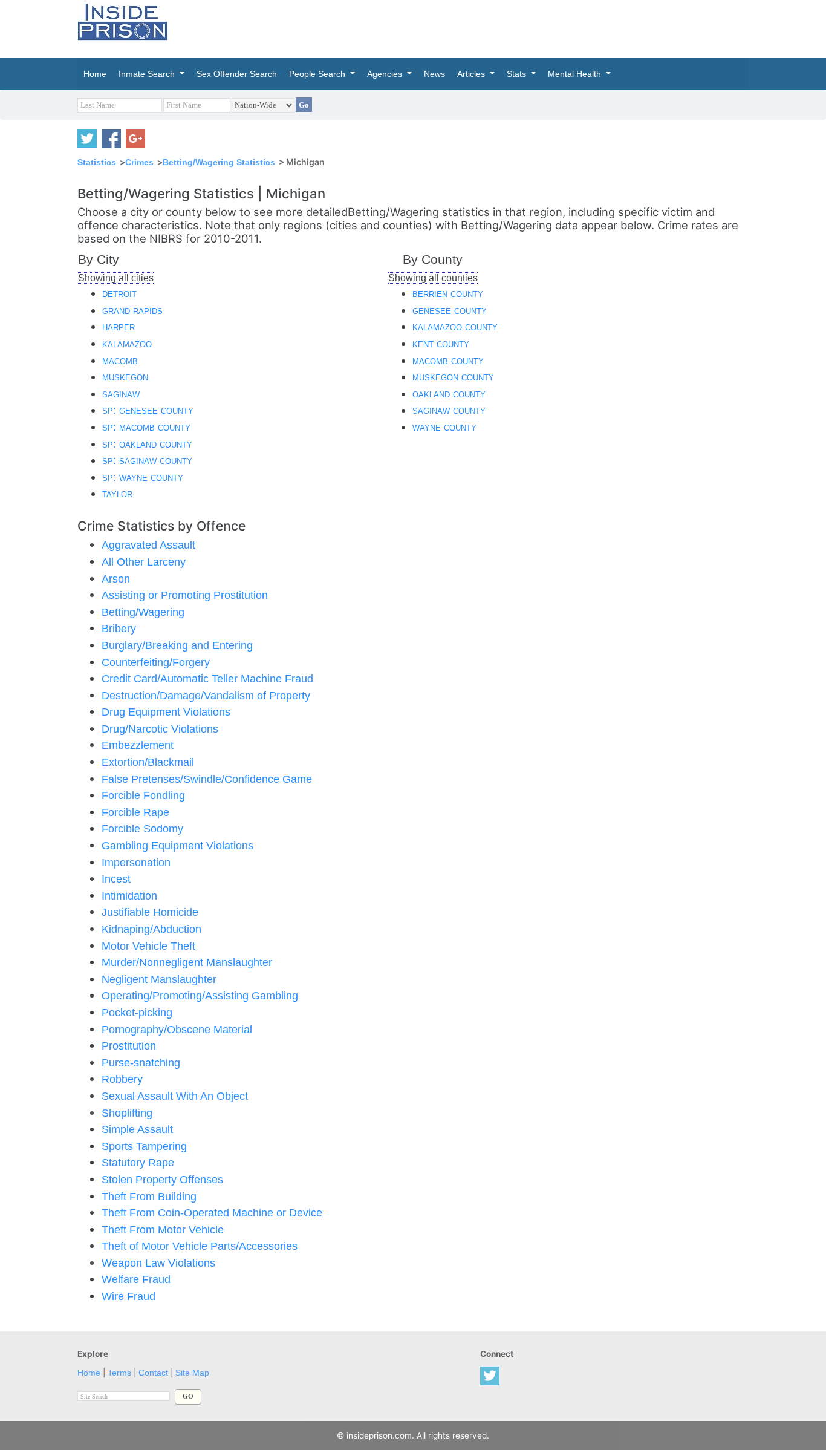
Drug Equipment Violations (166, 711)
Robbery (122, 1079)
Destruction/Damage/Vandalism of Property (206, 695)
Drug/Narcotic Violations (160, 728)
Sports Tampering (144, 1146)
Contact (153, 1372)
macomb (120, 360)
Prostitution (129, 1045)
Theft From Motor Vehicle (163, 1229)
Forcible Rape (135, 812)
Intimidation (129, 895)
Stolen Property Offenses (162, 1179)
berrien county (447, 293)
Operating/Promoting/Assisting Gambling (200, 995)
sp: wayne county (142, 477)
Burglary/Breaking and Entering (177, 645)
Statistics (96, 162)
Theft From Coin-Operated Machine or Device (212, 1212)
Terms (119, 1372)
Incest (116, 878)
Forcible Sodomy (142, 828)
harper (118, 326)
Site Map (192, 1372)
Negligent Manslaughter (159, 979)
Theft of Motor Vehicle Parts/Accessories (200, 1245)
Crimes (139, 162)
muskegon (125, 376)
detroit (119, 293)
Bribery (119, 628)
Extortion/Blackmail (148, 762)
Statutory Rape (138, 1162)
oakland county (449, 393)
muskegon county (453, 376)
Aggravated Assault (148, 544)
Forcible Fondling (143, 795)
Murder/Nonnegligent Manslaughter (187, 962)
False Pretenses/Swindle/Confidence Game (207, 778)
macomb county (448, 360)
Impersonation (136, 862)
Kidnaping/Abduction (151, 929)
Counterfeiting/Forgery (156, 662)
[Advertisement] (470, 27)
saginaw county (449, 409)
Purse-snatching (141, 1062)
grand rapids (132, 310)
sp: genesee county (147, 409)
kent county (440, 343)
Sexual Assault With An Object (175, 1095)
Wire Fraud (128, 1296)
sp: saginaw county (147, 460)
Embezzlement (138, 745)
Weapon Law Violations (158, 1262)
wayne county (444, 426)
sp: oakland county (147, 443)
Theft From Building (149, 1196)
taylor (117, 493)
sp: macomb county (146, 426)
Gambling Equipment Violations (177, 845)
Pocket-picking (137, 1012)
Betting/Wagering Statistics (219, 162)
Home (88, 1372)
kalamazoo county (455, 326)
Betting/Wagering (143, 612)
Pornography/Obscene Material (177, 1029)
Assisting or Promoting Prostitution (185, 595)
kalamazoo (127, 343)
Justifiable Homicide (150, 912)
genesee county (449, 310)
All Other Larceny (144, 561)
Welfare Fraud (136, 1279)
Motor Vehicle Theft (148, 945)
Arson (116, 578)
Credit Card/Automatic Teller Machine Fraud (207, 678)
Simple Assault (137, 1129)
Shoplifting (127, 1112)
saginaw (121, 393)
